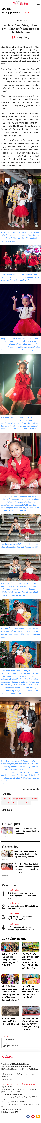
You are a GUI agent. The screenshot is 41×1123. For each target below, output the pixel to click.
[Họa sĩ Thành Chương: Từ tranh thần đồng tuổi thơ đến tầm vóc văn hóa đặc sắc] (31, 979)
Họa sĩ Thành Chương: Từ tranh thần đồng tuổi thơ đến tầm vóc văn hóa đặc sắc (30, 991)
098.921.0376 (13, 1112)
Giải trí (6, 9)
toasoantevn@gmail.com (13, 1109)
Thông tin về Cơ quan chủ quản (25, 1084)
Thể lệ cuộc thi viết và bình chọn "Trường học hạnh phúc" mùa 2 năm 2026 (22, 895)
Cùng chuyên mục (13, 938)
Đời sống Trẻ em (14, 890)
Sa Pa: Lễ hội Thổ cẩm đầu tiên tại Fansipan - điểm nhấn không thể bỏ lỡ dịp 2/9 (9, 959)
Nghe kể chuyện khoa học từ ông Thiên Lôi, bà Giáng (10, 1021)
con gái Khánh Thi (19, 799)
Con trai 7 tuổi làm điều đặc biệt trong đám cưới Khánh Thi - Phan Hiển (26, 831)
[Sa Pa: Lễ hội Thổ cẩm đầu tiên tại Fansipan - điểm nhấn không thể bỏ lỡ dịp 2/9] (10, 947)
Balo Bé (5, 1039)
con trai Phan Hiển (9, 803)
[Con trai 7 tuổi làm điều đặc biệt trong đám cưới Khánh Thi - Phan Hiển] (7, 830)
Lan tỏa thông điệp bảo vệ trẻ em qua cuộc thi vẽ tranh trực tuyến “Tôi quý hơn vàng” (30, 1024)
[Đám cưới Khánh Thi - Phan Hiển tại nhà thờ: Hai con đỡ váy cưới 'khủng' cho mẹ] (7, 853)
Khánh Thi (6, 799)
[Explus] (20, 816)
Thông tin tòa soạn (7, 1084)
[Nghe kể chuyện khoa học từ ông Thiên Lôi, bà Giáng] (10, 1011)
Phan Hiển (33, 799)
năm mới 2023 (24, 803)
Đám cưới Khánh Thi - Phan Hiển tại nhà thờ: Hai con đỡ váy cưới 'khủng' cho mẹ (25, 854)
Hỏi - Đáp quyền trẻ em (11, 13)
